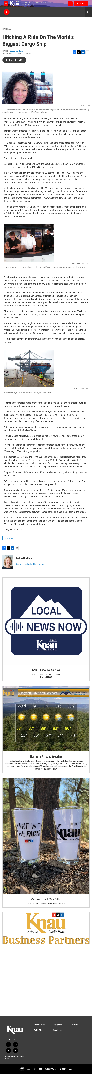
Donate (82, 3)
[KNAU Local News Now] (46, 621)
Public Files (38, 1030)
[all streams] (88, 12)
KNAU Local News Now (46, 670)
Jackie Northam (16, 51)
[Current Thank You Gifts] (46, 836)
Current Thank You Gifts (46, 899)
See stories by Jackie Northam (31, 564)
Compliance (57, 1030)
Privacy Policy (39, 1025)
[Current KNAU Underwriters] (46, 928)
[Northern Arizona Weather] (46, 718)
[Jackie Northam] (7, 562)
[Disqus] (46, 984)
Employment (57, 1025)
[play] (7, 12)
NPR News (6, 29)
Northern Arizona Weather (46, 756)
